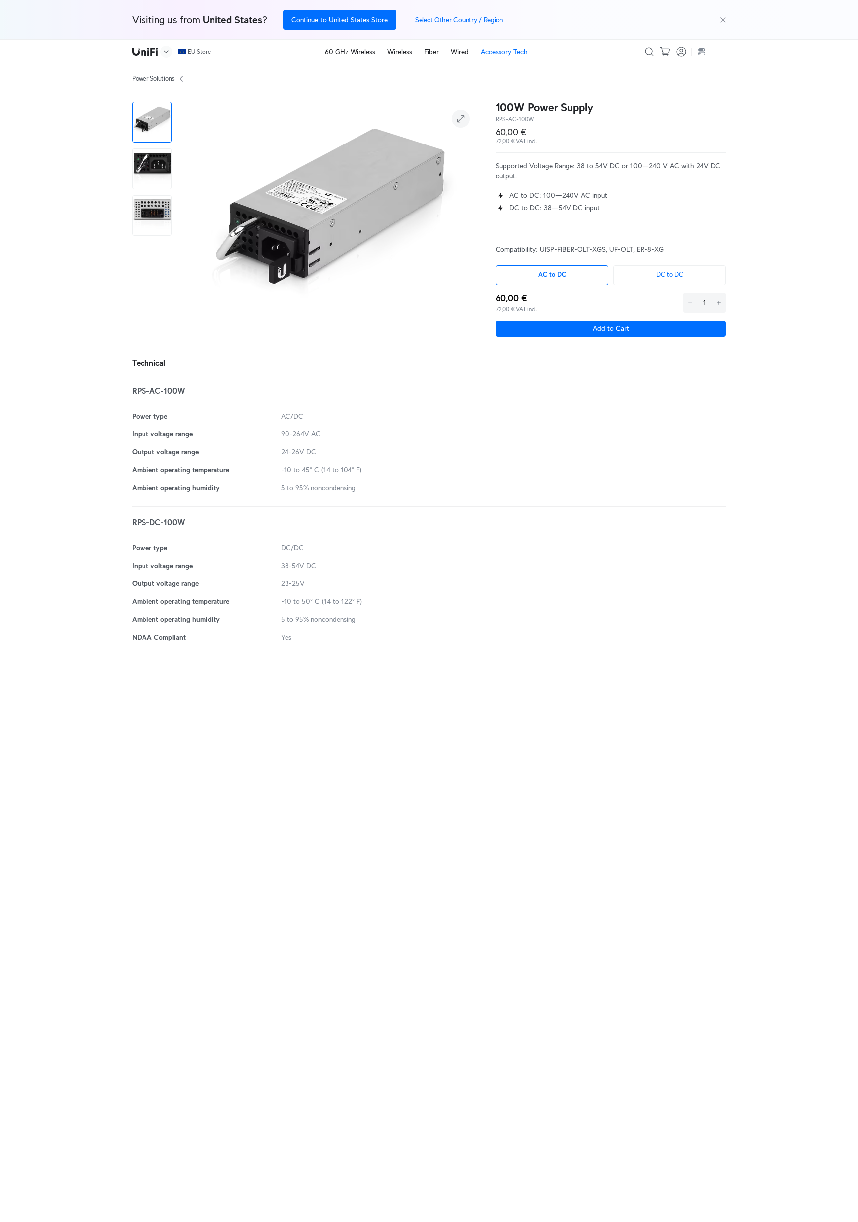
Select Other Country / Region (459, 20)
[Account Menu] (681, 52)
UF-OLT (621, 249)
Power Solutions (153, 78)
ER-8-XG (650, 249)
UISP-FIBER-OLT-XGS (573, 249)
